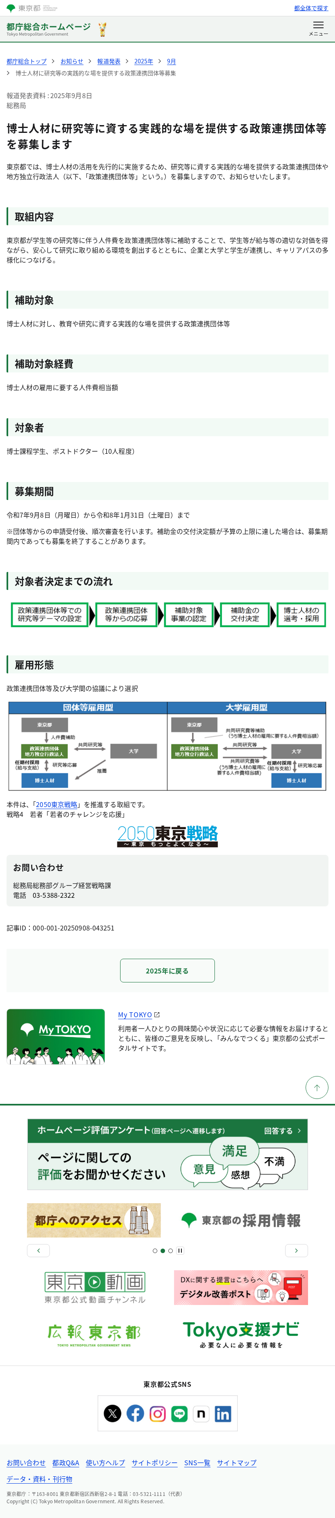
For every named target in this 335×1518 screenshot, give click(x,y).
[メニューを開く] (318, 29)
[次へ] (296, 1250)
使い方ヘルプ (105, 1462)
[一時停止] (180, 1251)
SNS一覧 (197, 1462)
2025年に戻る (167, 970)
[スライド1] (155, 1251)
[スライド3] (163, 1251)
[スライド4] (170, 1251)
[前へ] (38, 1250)
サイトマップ (236, 1462)
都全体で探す (311, 8)
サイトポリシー (155, 1462)
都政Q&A (65, 1462)
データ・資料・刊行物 (39, 1479)
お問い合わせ (26, 1462)
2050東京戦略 (56, 804)
